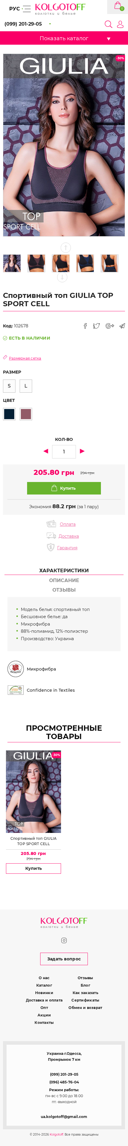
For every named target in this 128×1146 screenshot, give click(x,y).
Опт (44, 1007)
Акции (44, 1015)
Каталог (44, 985)
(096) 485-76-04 (64, 1082)
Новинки (44, 992)
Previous (66, 247)
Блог (85, 985)
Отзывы (85, 978)
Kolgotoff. (57, 1134)
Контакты (44, 1022)
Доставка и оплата (44, 1000)
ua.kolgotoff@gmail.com (64, 1116)
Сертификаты (85, 1000)
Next (62, 277)
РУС (14, 9)
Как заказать (85, 992)
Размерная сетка (25, 358)
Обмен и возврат (85, 1007)
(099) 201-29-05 (64, 1074)
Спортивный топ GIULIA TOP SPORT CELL (33, 841)
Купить (33, 868)
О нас (44, 978)
